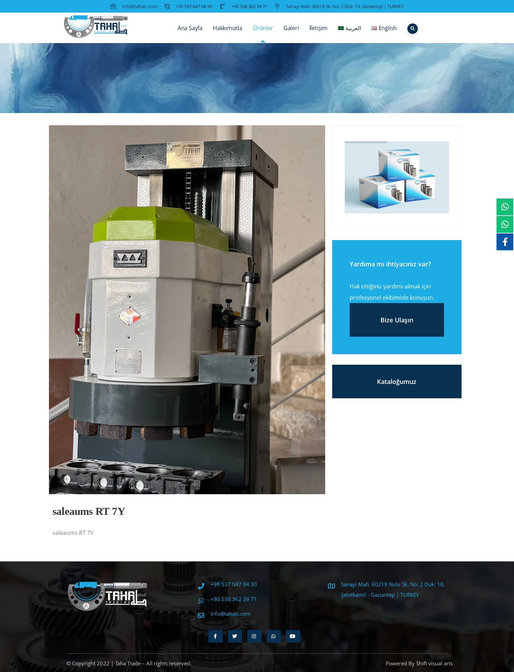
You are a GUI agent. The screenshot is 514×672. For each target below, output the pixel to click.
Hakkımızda (227, 28)
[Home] (96, 28)
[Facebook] (215, 636)
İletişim (318, 28)
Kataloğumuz (396, 381)
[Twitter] (235, 636)
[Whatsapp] (274, 636)
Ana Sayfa (190, 28)
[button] (181, 488)
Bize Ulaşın (396, 320)
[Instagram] (254, 636)
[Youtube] (293, 636)
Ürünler (263, 28)
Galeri (291, 28)
